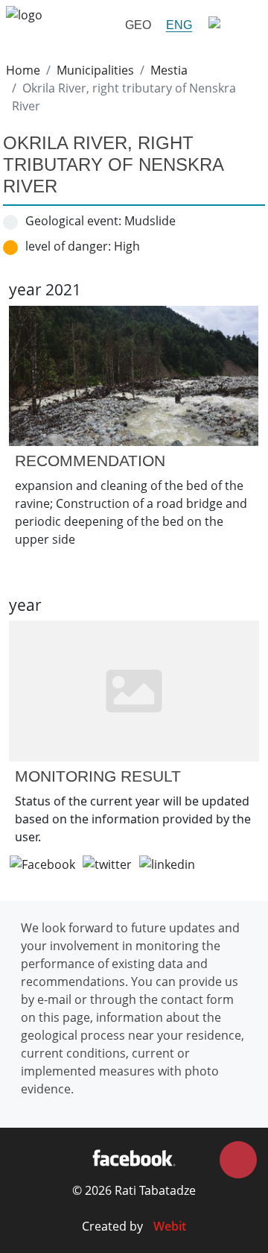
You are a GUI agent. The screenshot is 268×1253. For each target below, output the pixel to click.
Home (23, 70)
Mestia (169, 70)
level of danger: (68, 246)
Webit (169, 1226)
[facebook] (133, 1157)
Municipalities (95, 70)
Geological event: (73, 221)
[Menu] (231, 25)
